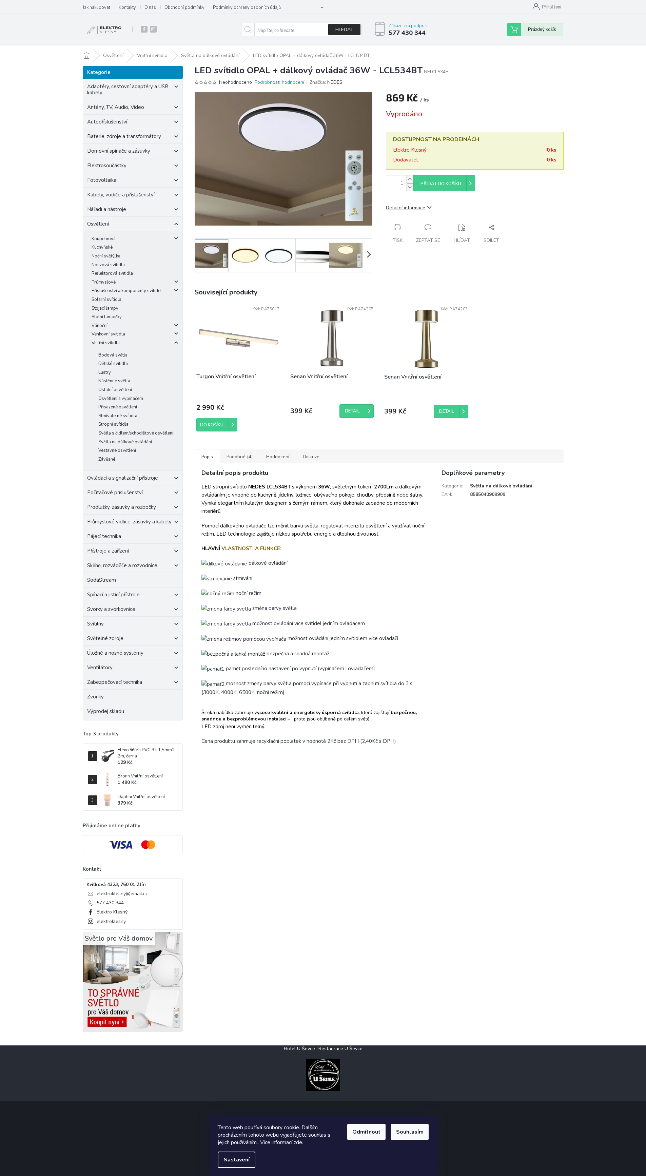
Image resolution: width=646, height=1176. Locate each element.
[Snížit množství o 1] (410, 187)
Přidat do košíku (440, 184)
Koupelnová (104, 239)
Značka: (326, 82)
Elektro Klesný (112, 912)
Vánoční (99, 326)
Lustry (104, 372)
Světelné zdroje (105, 638)
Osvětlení (98, 223)
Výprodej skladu (105, 711)
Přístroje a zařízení (108, 550)
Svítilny (95, 623)
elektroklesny (111, 921)
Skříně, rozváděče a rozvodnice (122, 565)
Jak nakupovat (96, 7)
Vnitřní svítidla (106, 343)
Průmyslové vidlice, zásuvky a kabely (129, 521)
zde (298, 1142)
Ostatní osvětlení (115, 390)
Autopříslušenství (107, 121)
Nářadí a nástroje (106, 209)
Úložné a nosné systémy (115, 653)
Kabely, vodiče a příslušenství (121, 194)
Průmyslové (104, 282)
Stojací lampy (105, 308)
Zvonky (95, 696)
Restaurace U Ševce (340, 1048)
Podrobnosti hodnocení (279, 82)
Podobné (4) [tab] (240, 457)
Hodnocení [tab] (277, 457)
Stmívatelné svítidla (117, 416)
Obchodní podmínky (184, 7)
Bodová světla (113, 355)
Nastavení (236, 1159)
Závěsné (106, 459)
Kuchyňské (102, 247)
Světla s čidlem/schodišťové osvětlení (135, 433)
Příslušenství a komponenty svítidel (127, 291)
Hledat (344, 29)
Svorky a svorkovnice (111, 609)
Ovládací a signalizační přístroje (122, 478)
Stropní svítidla (113, 424)
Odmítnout (366, 1132)
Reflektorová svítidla (112, 273)
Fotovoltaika (101, 180)
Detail (352, 411)
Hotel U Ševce (299, 1048)
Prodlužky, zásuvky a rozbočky (121, 507)
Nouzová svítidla (108, 265)
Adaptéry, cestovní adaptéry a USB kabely (128, 89)
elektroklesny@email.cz (122, 893)
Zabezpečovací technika (114, 682)
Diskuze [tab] (311, 457)
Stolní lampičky (107, 317)
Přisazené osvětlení (117, 407)
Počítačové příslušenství (115, 492)
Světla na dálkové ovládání (125, 442)
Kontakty (127, 7)
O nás (150, 7)
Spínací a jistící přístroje (113, 594)
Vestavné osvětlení (117, 450)
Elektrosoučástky (106, 165)
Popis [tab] (207, 457)
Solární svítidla (106, 299)
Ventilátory (100, 667)
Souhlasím (410, 1132)
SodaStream (101, 580)
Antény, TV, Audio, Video (115, 107)
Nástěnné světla (114, 381)
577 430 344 (110, 903)
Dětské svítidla (113, 364)
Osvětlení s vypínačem (120, 399)
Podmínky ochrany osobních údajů (247, 7)
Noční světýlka (106, 256)
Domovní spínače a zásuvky (118, 151)
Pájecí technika (104, 536)
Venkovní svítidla (108, 334)
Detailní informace (405, 208)
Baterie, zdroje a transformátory (124, 136)
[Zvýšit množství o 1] (410, 179)
